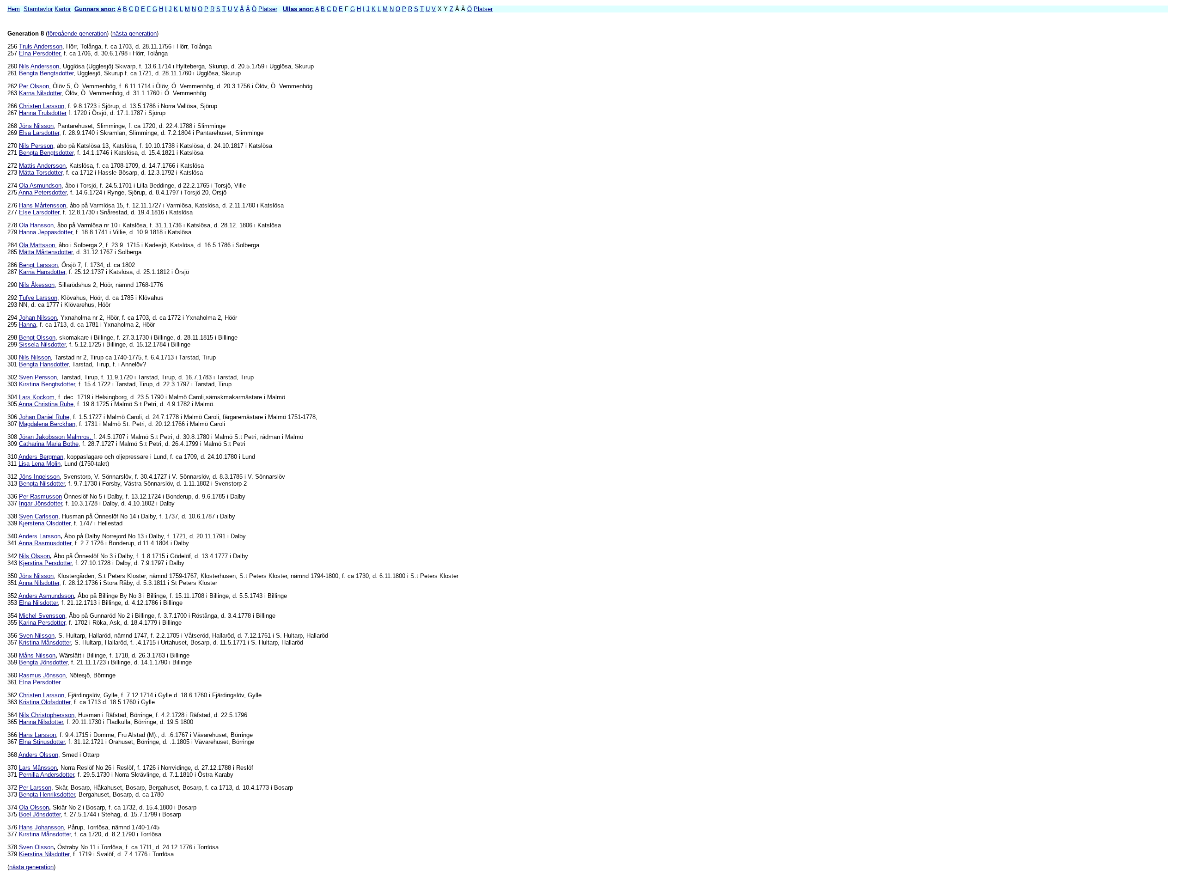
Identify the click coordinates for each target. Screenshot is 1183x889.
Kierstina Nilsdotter (44, 854)
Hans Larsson (37, 734)
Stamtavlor (38, 9)
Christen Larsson (41, 106)
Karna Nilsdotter (40, 93)
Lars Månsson (38, 767)
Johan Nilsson (38, 317)
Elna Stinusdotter (42, 741)
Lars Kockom (37, 397)
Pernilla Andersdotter (46, 774)
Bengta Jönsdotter (43, 662)
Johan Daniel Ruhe (44, 417)
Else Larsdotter (39, 212)
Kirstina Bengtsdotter (47, 384)
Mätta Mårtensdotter (46, 252)
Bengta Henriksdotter (47, 794)
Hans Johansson (41, 827)
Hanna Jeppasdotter (45, 232)
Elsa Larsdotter (39, 132)
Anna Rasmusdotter (44, 543)
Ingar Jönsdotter (40, 503)
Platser (267, 9)
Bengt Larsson (38, 265)
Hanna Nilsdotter (41, 722)
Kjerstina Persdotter (45, 563)
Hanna (27, 324)
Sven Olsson (36, 847)
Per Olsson (34, 86)
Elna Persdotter (40, 682)
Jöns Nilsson (36, 125)
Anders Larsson (39, 536)
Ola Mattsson (37, 245)
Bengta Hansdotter (43, 364)
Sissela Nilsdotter (42, 344)
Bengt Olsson (37, 337)
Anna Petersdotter (42, 192)
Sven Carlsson (38, 516)
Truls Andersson (40, 46)
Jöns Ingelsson (39, 476)
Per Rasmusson (40, 496)
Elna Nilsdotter (38, 602)
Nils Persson (36, 145)
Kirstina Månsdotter (45, 834)
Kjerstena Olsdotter (44, 523)
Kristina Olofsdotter (44, 702)
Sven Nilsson (37, 635)
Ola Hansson (36, 225)
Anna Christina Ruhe (45, 404)
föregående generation (77, 33)
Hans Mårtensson (42, 205)
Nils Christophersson (46, 715)
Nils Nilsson (35, 357)
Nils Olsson (34, 556)
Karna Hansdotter (42, 271)
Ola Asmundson (40, 185)
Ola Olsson (34, 807)
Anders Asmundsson (46, 595)
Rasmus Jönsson (42, 675)
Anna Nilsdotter (38, 582)
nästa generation (134, 33)
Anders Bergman (40, 456)
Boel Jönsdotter (40, 814)
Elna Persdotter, (40, 53)
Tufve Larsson (38, 297)
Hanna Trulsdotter (43, 113)
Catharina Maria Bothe (49, 443)
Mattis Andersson (42, 165)
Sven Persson (38, 377)
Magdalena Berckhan (47, 423)
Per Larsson (35, 787)
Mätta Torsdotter (40, 172)
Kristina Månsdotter (45, 642)
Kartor (63, 9)
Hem (13, 9)
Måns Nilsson (37, 655)
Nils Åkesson (37, 284)
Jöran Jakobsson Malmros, (56, 436)
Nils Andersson (39, 66)
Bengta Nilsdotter (42, 483)
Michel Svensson (42, 615)
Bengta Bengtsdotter (46, 73)
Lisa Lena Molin (39, 463)
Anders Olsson (38, 754)
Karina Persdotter (42, 622)
